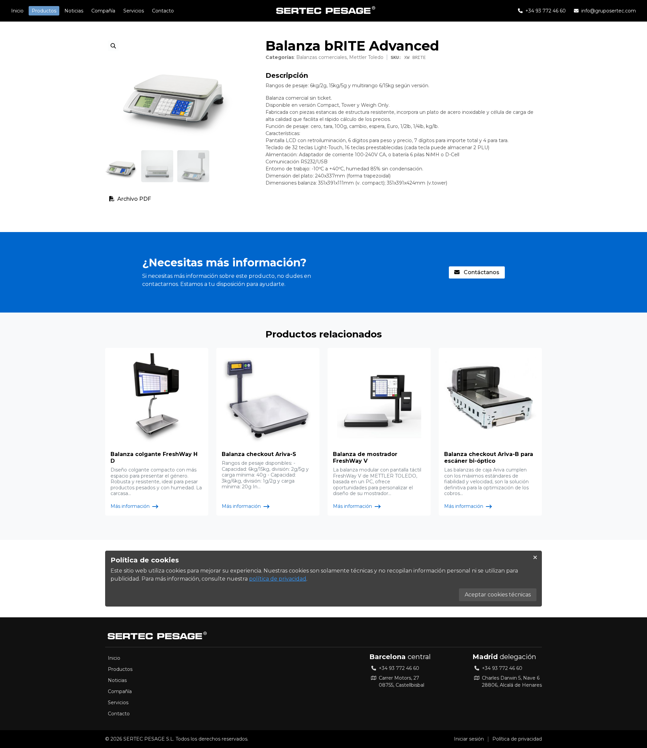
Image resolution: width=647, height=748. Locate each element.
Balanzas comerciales (321, 57)
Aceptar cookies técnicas (498, 594)
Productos (44, 11)
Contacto (163, 11)
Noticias (73, 11)
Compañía (103, 11)
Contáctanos (480, 272)
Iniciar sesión (469, 739)
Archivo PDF (134, 199)
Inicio (17, 11)
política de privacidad (277, 579)
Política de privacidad (517, 739)
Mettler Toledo (366, 57)
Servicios (133, 11)
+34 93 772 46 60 (399, 668)
